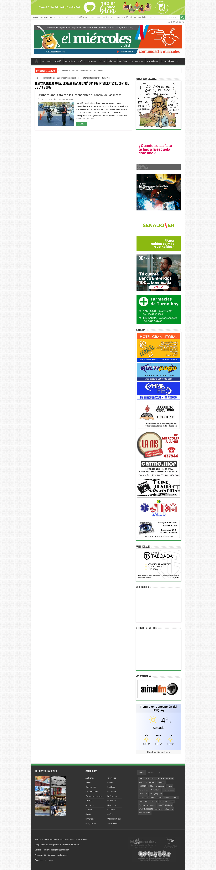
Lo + (159, 773)
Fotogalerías (152, 61)
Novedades (70, 99)
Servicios (106, 17)
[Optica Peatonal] (158, 529)
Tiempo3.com (163, 752)
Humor (110, 782)
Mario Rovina (144, 790)
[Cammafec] (158, 390)
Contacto (152, 17)
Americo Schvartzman (147, 778)
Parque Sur (143, 794)
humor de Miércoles (146, 798)
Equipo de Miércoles (79, 17)
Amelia (88, 782)
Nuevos (151, 773)
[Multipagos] (158, 371)
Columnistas (95, 17)
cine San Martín (144, 813)
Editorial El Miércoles (169, 61)
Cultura (102, 61)
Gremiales (111, 778)
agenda (169, 786)
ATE (151, 794)
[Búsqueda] (182, 17)
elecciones (151, 805)
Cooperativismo (137, 61)
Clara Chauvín (144, 801)
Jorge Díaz (158, 794)
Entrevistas (90, 819)
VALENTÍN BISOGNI (146, 809)
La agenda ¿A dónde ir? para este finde (130, 17)
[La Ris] (158, 444)
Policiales (112, 61)
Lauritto (154, 801)
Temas (141, 773)
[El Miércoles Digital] (108, 38)
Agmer (141, 782)
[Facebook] (171, 22)
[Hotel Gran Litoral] (158, 347)
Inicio (37, 78)
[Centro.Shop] (158, 468)
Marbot (166, 798)
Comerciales (91, 787)
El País (88, 814)
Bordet (159, 798)
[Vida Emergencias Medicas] (158, 508)
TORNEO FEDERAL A (165, 805)
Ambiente (123, 61)
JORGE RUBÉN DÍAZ (146, 786)
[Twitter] (174, 22)
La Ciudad (46, 61)
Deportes (92, 61)
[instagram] (180, 22)
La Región (58, 61)
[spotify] (183, 22)
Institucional (62, 17)
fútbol (171, 801)
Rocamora (161, 782)
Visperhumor (112, 823)
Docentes (163, 801)
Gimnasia (160, 778)
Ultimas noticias (114, 819)
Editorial (89, 810)
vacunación (160, 786)
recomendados (168, 790)
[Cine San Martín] (158, 487)
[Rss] (169, 22)
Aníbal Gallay (155, 790)
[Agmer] (158, 415)
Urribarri (175, 798)
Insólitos (111, 787)
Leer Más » (82, 124)
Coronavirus (150, 782)
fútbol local (169, 809)
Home (36, 61)
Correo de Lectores (94, 796)
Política (81, 61)
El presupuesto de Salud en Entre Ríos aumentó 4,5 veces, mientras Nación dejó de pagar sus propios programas (102, 71)
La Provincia (70, 61)
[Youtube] (177, 22)
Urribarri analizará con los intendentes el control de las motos (79, 95)
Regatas (142, 805)
